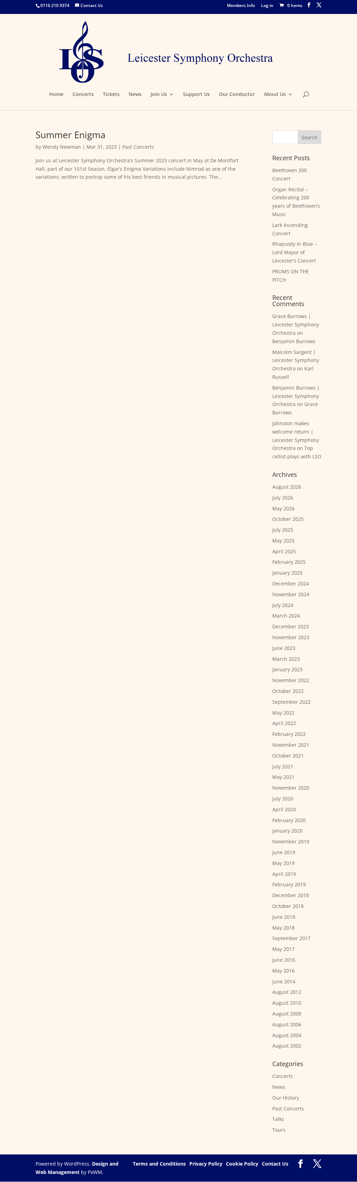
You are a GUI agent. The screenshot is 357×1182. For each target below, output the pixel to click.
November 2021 (290, 744)
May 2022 (283, 712)
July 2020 (282, 798)
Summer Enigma (70, 134)
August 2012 (286, 992)
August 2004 (286, 1035)
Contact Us (275, 1163)
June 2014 (283, 981)
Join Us (159, 94)
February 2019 (289, 884)
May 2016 (283, 970)
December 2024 (290, 583)
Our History (285, 1097)
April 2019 (284, 874)
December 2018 (290, 895)
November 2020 (290, 787)
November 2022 (290, 680)
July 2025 (282, 529)
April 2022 (284, 723)
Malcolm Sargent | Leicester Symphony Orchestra (295, 360)
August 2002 (286, 1045)
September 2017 (291, 938)
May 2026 (283, 508)
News (135, 94)
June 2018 (283, 917)
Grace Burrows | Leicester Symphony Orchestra (295, 324)
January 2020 (287, 830)
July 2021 (282, 766)
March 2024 (286, 615)
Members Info (241, 5)
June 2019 (283, 852)
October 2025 (288, 519)
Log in (267, 5)
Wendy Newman (62, 146)
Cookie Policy (242, 1163)
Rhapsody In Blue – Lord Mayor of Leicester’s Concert (294, 252)
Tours (279, 1129)
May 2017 (283, 949)
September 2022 (291, 702)
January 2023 (287, 669)
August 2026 (286, 486)
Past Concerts (138, 146)
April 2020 (284, 809)
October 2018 (288, 906)
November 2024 (290, 594)
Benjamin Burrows (294, 341)
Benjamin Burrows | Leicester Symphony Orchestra (296, 396)
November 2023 (290, 637)
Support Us (196, 94)
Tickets (111, 94)
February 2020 (289, 820)
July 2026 (282, 497)
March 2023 (286, 659)
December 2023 (290, 626)
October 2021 (288, 755)
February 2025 (289, 562)
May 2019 (283, 863)
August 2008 (286, 1013)
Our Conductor (237, 94)
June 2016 (283, 959)
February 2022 (289, 734)
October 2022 (288, 691)
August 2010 (286, 1002)
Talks (278, 1119)
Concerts (83, 94)
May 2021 (283, 777)
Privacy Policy (205, 1163)
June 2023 (283, 648)
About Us (275, 94)
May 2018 (283, 927)
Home (56, 94)
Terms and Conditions (159, 1163)
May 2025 (283, 540)
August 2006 (286, 1024)
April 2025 (284, 551)
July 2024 (282, 605)
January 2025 (287, 572)
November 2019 (290, 841)
